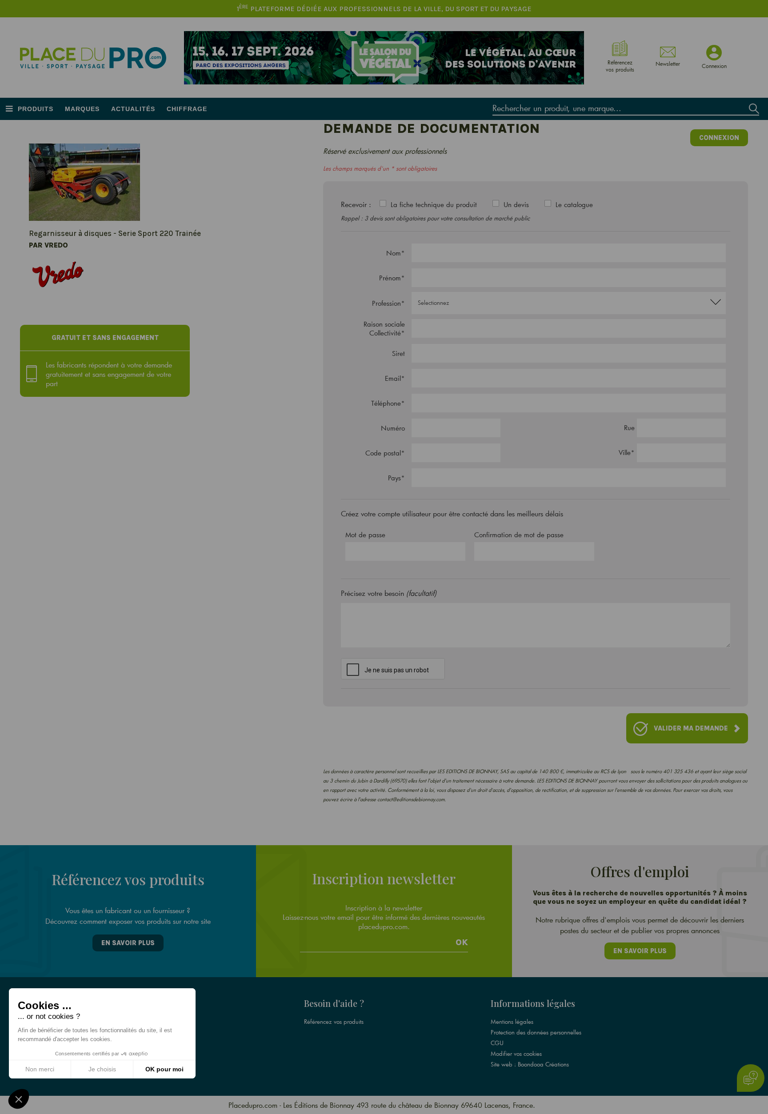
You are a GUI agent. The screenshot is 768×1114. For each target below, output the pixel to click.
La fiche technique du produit (434, 204)
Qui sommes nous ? (141, 1022)
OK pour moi (164, 1069)
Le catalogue (574, 204)
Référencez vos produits (334, 1022)
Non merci (39, 1069)
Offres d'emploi (137, 1032)
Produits (35, 108)
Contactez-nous (136, 1054)
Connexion (719, 138)
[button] (18, 1099)
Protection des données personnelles (536, 1032)
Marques (82, 108)
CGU (497, 1043)
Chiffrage (187, 108)
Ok (462, 942)
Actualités (133, 108)
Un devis (516, 204)
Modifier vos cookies (516, 1054)
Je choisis (102, 1069)
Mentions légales (512, 1022)
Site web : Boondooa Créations (530, 1064)
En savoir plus (128, 943)
